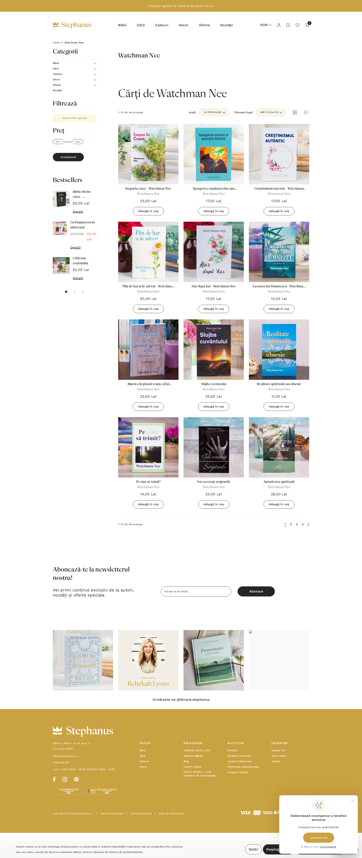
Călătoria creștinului (80, 261)
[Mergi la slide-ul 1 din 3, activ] (66, 292)
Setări (253, 849)
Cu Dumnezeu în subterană (82, 225)
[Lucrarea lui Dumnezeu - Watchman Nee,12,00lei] (279, 252)
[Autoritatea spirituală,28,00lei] (279, 447)
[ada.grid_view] (294, 112)
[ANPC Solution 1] (69, 790)
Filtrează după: (243, 112)
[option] (83, 660)
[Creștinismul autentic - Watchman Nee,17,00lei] (279, 154)
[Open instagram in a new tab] (64, 779)
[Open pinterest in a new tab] (76, 779)
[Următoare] (308, 524)
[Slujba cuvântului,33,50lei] (214, 349)
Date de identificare (169, 813)
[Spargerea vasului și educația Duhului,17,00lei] (214, 154)
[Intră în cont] (278, 25)
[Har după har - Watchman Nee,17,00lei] (214, 252)
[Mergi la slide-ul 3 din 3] (83, 292)
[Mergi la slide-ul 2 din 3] (75, 292)
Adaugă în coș (148, 211)
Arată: (192, 112)
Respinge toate (278, 849)
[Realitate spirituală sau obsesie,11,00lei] (279, 349)
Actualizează (68, 157)
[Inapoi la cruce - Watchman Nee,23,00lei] (148, 154)
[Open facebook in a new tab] (54, 779)
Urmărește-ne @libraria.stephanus (181, 700)
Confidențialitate (139, 813)
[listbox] (270, 112)
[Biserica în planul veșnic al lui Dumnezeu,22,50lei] (148, 349)
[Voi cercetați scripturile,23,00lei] (214, 447)
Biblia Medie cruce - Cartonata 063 (83, 194)
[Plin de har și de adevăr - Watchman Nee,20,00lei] (148, 252)
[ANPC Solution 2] (102, 790)
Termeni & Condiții (110, 813)
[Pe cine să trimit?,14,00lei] (148, 447)
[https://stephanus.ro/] (76, 25)
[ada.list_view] (306, 112)
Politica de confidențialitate (125, 852)
